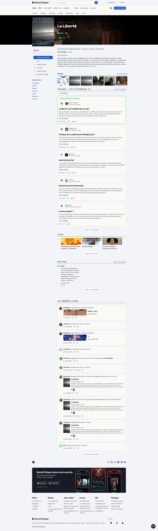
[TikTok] (118, 462)
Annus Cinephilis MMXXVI (112, 399)
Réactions (61, 262)
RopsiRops (66, 308)
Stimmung (66, 399)
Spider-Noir (51, 503)
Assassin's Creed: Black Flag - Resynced (71, 507)
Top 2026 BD (99, 501)
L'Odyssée (35, 506)
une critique (81, 358)
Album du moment (117, 509)
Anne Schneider (73, 102)
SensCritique (60, 22)
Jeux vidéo (69, 498)
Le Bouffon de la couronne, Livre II (85, 507)
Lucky (50, 506)
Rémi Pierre (67, 376)
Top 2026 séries (53, 501)
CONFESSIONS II (116, 503)
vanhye (71, 179)
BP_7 (65, 445)
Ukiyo (70, 205)
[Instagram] (115, 462)
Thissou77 (66, 422)
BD (96, 498)
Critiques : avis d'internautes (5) (74, 89)
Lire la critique (63, 118)
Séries (51, 498)
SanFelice (66, 358)
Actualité (35, 509)
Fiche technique (62, 55)
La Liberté (71, 22)
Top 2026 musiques (117, 501)
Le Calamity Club (84, 503)
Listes (60, 235)
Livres (82, 498)
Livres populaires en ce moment (86, 512)
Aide (67, 523)
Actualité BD (99, 511)
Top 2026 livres (84, 501)
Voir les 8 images (122, 74)
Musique (115, 498)
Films (66, 22)
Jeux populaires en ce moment (71, 512)
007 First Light (68, 503)
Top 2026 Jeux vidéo (70, 501)
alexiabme (66, 349)
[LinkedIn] (122, 462)
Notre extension (60, 523)
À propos (35, 523)
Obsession (35, 503)
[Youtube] (125, 462)
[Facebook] (112, 462)
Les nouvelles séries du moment (55, 510)
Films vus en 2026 (111, 376)
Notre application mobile (46, 523)
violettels (66, 324)
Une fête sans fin (100, 503)
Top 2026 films (36, 501)
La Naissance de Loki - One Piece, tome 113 (102, 507)
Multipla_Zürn (72, 128)
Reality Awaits (115, 506)
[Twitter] (108, 462)
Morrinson (71, 154)
